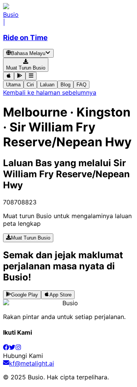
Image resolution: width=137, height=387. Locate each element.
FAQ (81, 84)
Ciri (30, 84)
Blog (65, 84)
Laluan (47, 84)
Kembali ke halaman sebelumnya (49, 92)
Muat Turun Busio (30, 238)
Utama (13, 84)
